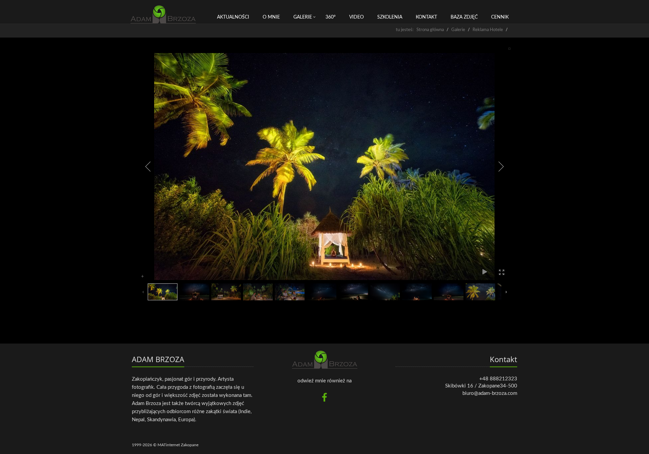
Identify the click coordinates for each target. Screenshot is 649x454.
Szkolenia (389, 17)
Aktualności (233, 17)
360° (331, 17)
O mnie (271, 17)
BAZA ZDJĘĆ (464, 17)
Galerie (302, 17)
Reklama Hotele (488, 30)
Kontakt (426, 17)
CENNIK (500, 17)
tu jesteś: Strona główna (420, 30)
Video (356, 17)
